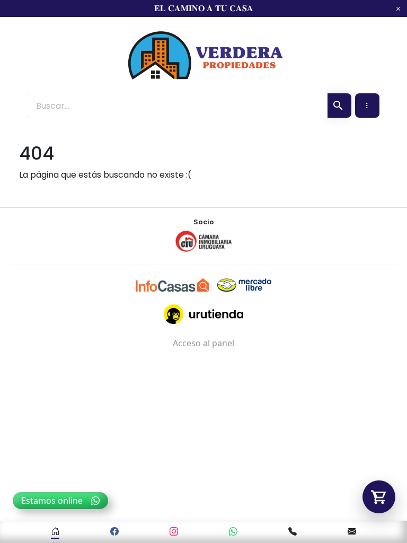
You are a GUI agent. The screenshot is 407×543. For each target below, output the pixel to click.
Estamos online (52, 500)
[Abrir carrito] (378, 496)
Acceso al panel (203, 343)
